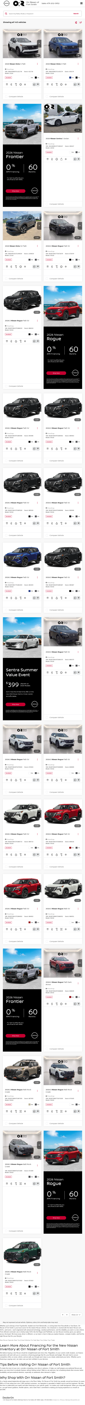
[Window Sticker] (37, 84)
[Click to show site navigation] (81, 3)
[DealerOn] (8, 1397)
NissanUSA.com (75, 1400)
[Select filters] (76, 22)
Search (76, 14)
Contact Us (56, 1400)
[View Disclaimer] (25, 84)
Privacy (62, 1400)
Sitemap (67, 1400)
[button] (39, 44)
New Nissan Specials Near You (10, 1340)
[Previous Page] (63, 1315)
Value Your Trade (49, 1340)
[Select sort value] (80, 22)
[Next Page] (67, 1315)
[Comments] (34, 84)
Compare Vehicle (16, 96)
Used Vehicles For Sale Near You (31, 1340)
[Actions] (37, 64)
